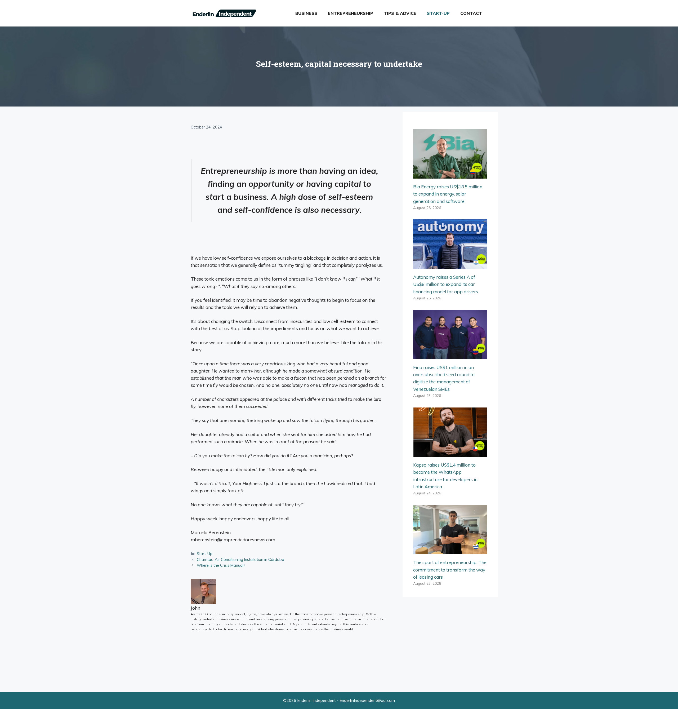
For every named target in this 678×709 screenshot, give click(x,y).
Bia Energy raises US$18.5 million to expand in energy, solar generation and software (447, 194)
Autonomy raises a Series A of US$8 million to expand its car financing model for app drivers (445, 284)
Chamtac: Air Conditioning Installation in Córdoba (240, 559)
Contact (471, 13)
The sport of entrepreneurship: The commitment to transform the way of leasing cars (450, 569)
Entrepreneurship (350, 13)
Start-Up (438, 13)
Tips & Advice (400, 13)
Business (306, 13)
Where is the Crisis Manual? (221, 565)
